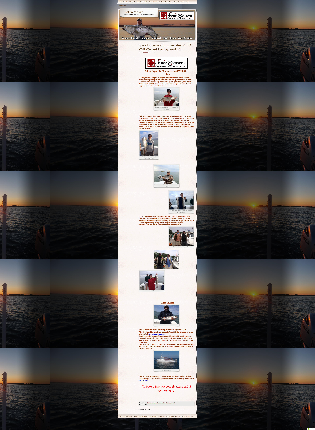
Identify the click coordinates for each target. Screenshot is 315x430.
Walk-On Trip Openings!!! (168, 403)
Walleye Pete (122, 5)
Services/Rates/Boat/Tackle (176, 1)
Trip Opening (158, 403)
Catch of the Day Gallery (126, 1)
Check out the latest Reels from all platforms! (147, 1)
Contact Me (164, 1)
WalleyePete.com (133, 12)
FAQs (187, 1)
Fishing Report (150, 403)
